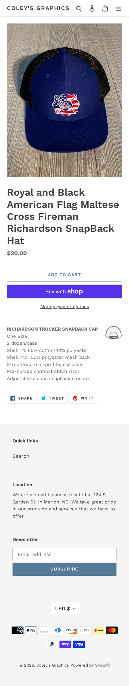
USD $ (62, 608)
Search (21, 456)
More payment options (64, 306)
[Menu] (118, 8)
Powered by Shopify (90, 665)
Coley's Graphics (38, 8)
